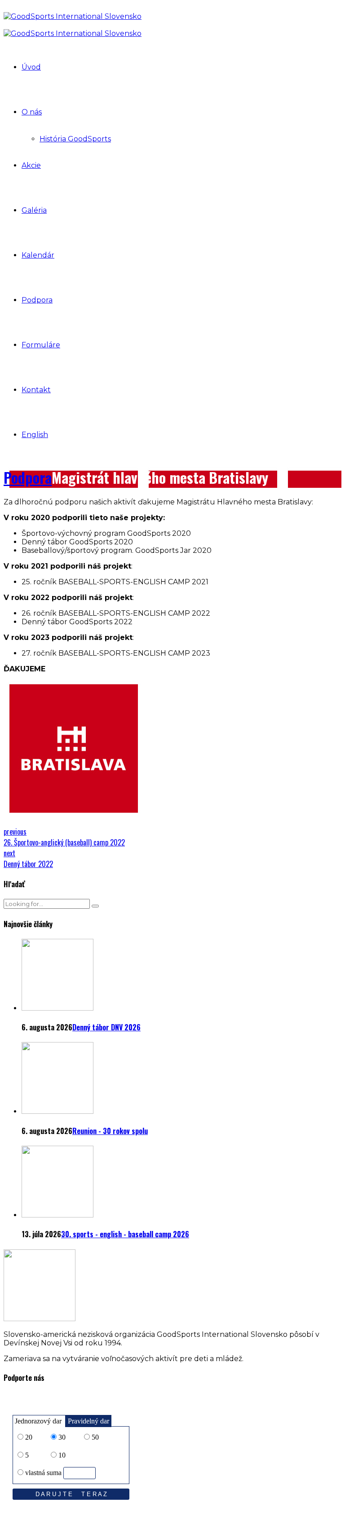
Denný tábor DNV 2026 (106, 1027)
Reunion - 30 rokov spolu (110, 1130)
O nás (32, 112)
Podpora (37, 300)
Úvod (31, 67)
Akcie (31, 165)
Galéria (34, 210)
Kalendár (38, 255)
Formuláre (41, 345)
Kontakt (36, 389)
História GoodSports (75, 139)
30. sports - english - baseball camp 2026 (125, 1234)
